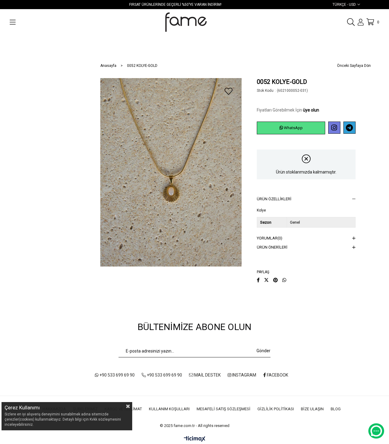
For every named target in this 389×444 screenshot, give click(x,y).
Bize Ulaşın (312, 409)
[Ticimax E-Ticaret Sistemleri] (194, 439)
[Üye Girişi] (360, 22)
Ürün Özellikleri (274, 199)
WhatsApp (293, 128)
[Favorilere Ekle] (228, 91)
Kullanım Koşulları (169, 409)
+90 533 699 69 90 (116, 375)
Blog (336, 409)
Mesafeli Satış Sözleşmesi (223, 409)
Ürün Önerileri (272, 247)
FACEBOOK (277, 375)
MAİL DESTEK (207, 375)
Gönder (263, 350)
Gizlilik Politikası (275, 409)
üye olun (311, 110)
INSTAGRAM (243, 375)
